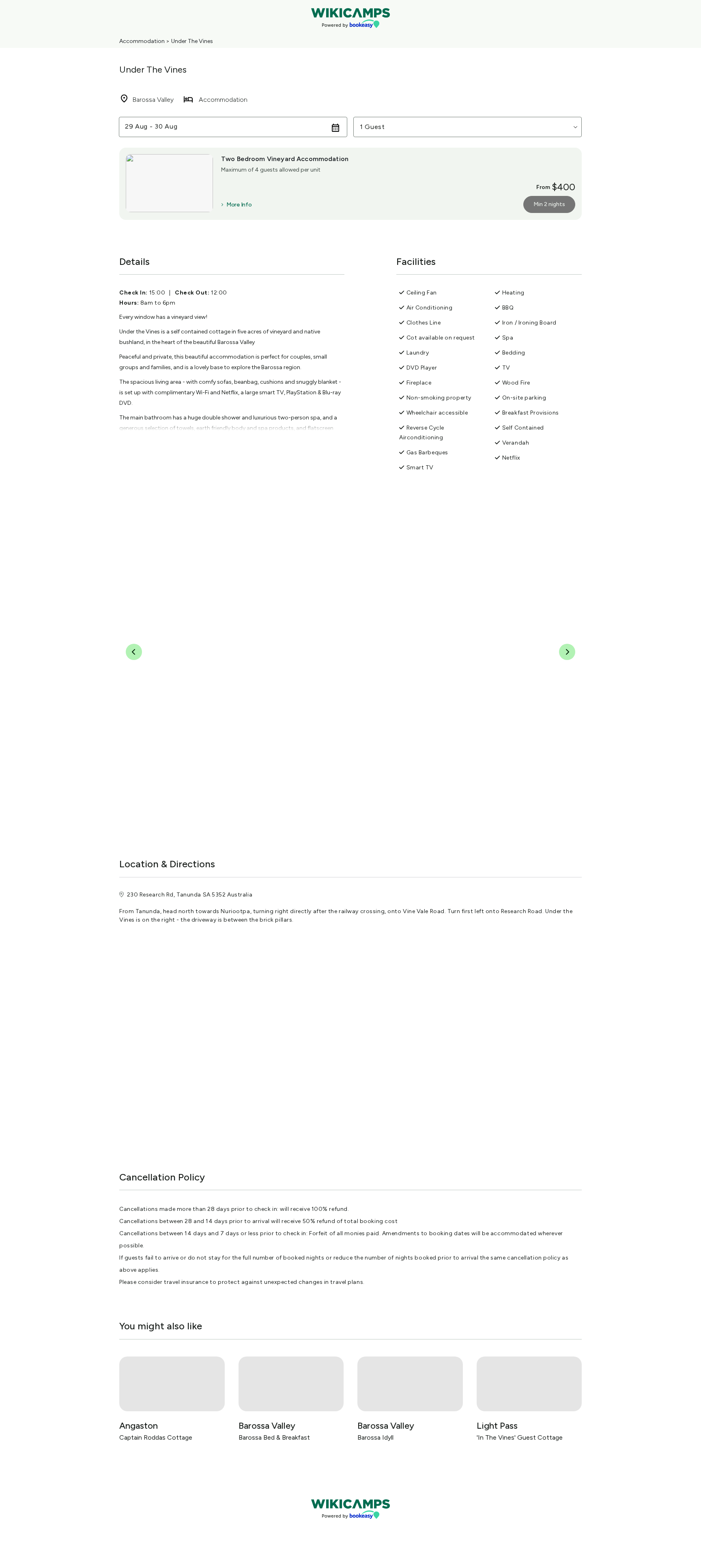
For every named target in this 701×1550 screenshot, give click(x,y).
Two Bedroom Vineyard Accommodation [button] (284, 159)
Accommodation (142, 41)
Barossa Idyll (375, 1437)
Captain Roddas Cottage (155, 1437)
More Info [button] (239, 205)
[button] (467, 127)
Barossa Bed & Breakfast (274, 1437)
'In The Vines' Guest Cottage (520, 1437)
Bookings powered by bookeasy (350, 1525)
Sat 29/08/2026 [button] (151, 127)
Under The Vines (192, 41)
